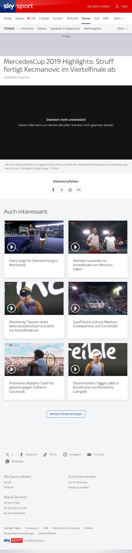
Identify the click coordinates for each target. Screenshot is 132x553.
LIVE (33, 18)
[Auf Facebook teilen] (53, 190)
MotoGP (72, 18)
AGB (45, 528)
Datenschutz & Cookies (66, 528)
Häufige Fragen (12, 528)
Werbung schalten (78, 487)
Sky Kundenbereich (14, 513)
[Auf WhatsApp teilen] (70, 190)
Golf (97, 18)
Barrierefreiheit (47, 533)
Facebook (31, 454)
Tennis (86, 18)
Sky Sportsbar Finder (15, 508)
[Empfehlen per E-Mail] (78, 190)
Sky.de (7, 482)
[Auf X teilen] (61, 190)
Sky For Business (77, 482)
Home (8, 18)
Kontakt (88, 528)
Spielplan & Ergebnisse (65, 28)
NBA (106, 18)
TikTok (53, 454)
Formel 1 (58, 18)
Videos (19, 18)
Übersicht (27, 28)
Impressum (32, 528)
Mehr (117, 18)
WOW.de (9, 487)
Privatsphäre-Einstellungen (19, 533)
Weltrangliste (92, 28)
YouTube (98, 454)
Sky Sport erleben (98, 6)
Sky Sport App (12, 502)
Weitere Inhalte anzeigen (66, 414)
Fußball (44, 18)
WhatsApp (18, 461)
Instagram (75, 454)
